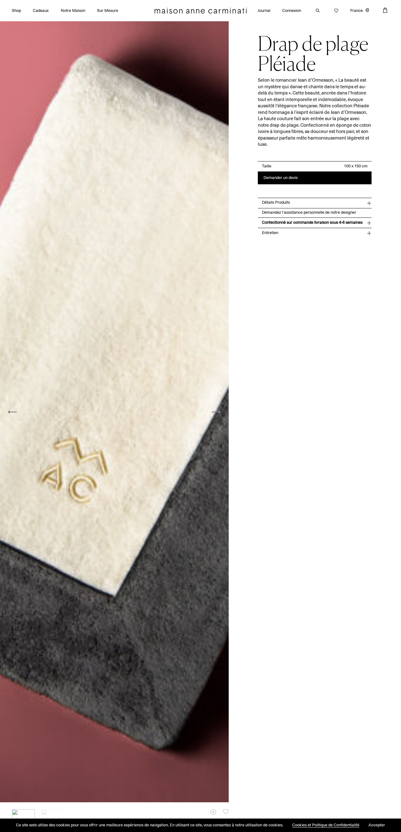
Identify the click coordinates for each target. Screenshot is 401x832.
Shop (16, 11)
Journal (264, 11)
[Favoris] (334, 11)
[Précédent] (12, 412)
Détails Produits (276, 203)
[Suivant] (216, 412)
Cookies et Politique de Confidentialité (325, 825)
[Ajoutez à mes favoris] (226, 811)
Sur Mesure (107, 11)
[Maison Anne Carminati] (200, 10)
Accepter (376, 825)
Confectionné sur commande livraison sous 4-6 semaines (312, 223)
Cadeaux (41, 11)
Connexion (291, 11)
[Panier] (385, 10)
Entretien (270, 233)
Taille (266, 166)
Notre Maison (73, 11)
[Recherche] (316, 11)
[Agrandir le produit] (213, 812)
